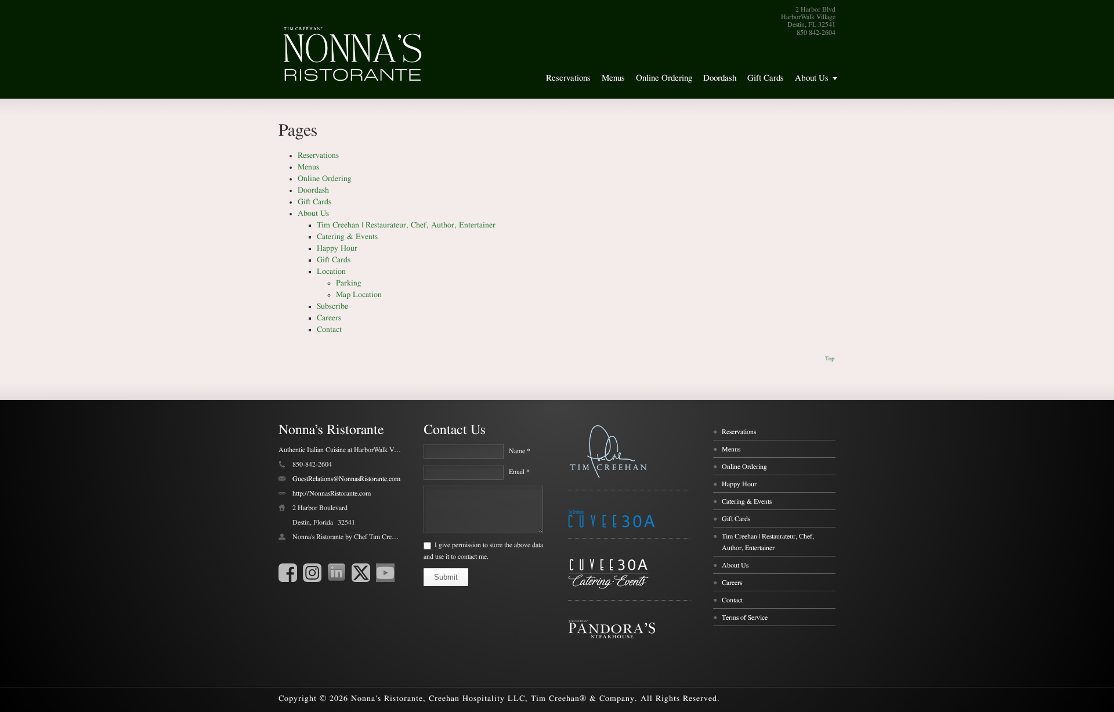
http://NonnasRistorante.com (331, 493)
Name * (519, 450)
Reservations (568, 78)
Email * (519, 471)
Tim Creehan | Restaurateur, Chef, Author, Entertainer (406, 225)
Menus (613, 78)
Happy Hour (337, 248)
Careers (329, 318)
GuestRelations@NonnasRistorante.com (346, 478)
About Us (812, 78)
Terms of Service (745, 617)
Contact (329, 330)
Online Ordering (664, 78)
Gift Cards (765, 78)
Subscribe (332, 306)
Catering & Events (347, 237)
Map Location (359, 295)
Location (331, 272)
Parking (348, 283)
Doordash (719, 78)
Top (829, 359)
